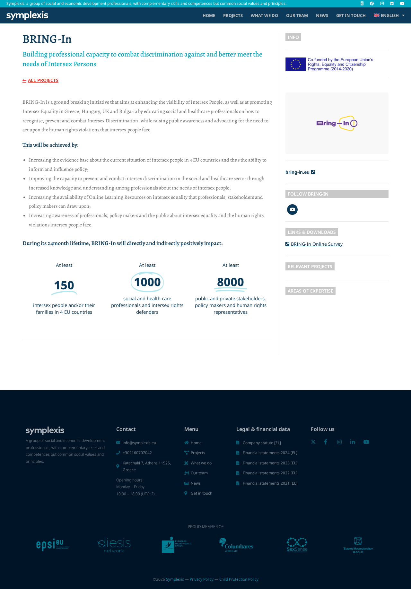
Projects (233, 15)
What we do (264, 15)
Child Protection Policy (238, 579)
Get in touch (351, 15)
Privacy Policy (202, 579)
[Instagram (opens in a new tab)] (382, 3)
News (322, 15)
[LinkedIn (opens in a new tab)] (392, 3)
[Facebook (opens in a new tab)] (372, 3)
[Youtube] (292, 209)
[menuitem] (389, 15)
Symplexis (175, 579)
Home (209, 15)
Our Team (297, 15)
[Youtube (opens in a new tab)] (401, 3)
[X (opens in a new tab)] (362, 3)
